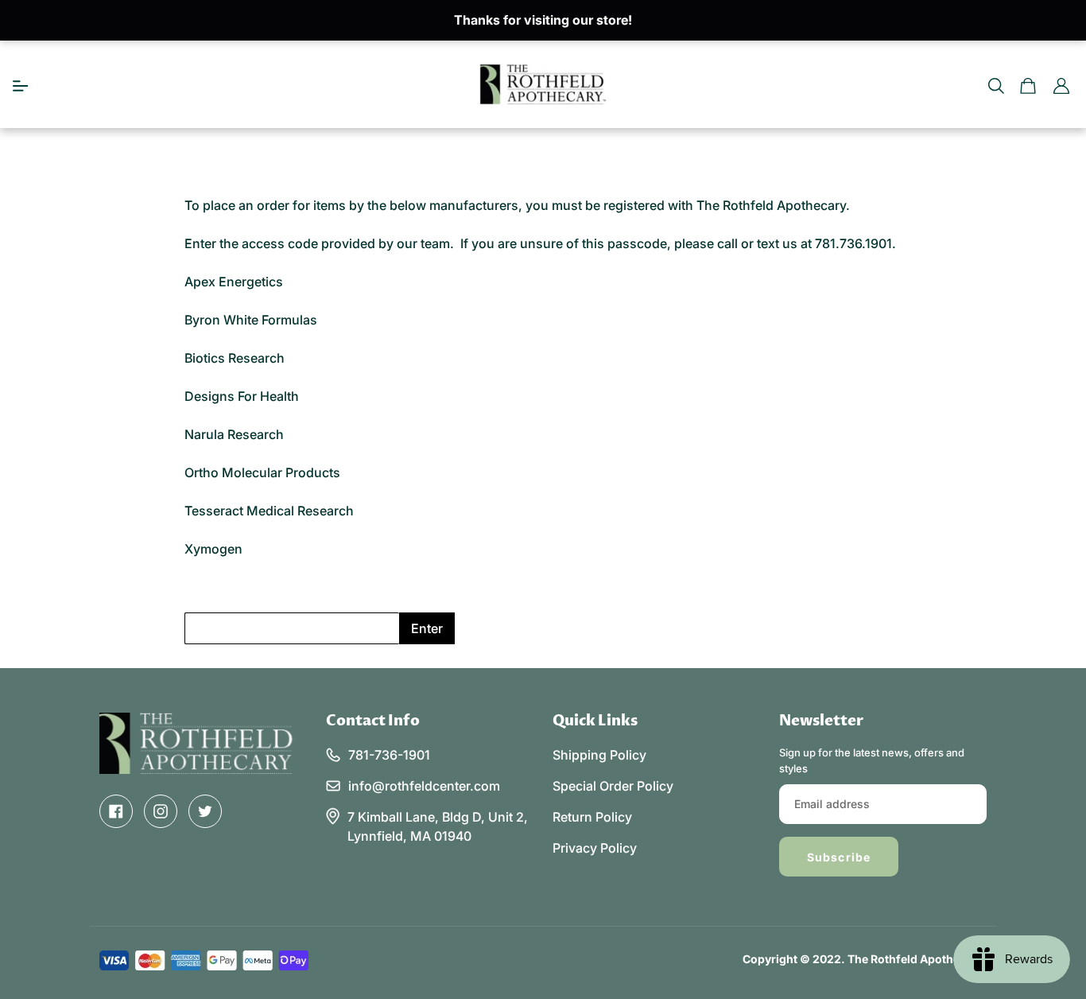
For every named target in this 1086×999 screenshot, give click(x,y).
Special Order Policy (613, 786)
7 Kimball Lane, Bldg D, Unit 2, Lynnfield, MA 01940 (437, 826)
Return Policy (592, 817)
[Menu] (20, 84)
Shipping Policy (599, 755)
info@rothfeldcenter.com (424, 786)
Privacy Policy (595, 848)
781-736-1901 (389, 755)
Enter (427, 628)
